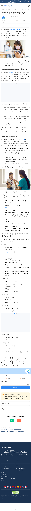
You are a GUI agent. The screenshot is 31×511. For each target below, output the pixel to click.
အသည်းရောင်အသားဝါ (9, 252)
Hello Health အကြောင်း (20, 468)
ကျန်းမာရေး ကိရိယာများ (20, 460)
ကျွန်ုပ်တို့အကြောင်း (19, 470)
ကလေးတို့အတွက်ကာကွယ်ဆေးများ (24, 9)
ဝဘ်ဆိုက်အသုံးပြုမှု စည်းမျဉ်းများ (7, 468)
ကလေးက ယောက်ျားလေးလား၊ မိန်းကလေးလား (8, 376)
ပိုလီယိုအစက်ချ (9, 208)
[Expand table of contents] (15, 26)
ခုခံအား (23, 139)
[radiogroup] (15, 378)
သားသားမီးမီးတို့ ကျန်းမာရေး (14, 29)
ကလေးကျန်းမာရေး (14, 9)
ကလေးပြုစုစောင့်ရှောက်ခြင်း (5, 9)
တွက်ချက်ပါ (15, 387)
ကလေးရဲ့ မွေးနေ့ (4, 381)
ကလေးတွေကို (10, 72)
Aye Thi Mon (4, 20)
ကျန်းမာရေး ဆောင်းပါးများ (5, 460)
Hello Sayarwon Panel (23, 16)
